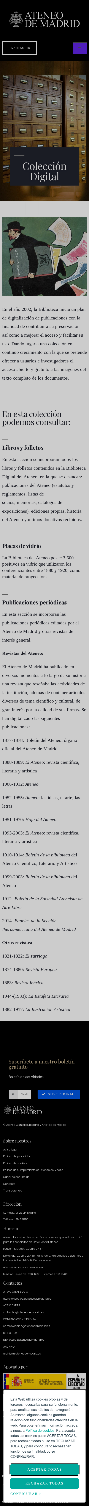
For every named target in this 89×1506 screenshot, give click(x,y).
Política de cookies (39, 1430)
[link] (39, 1430)
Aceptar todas (44, 1469)
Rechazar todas (44, 1483)
